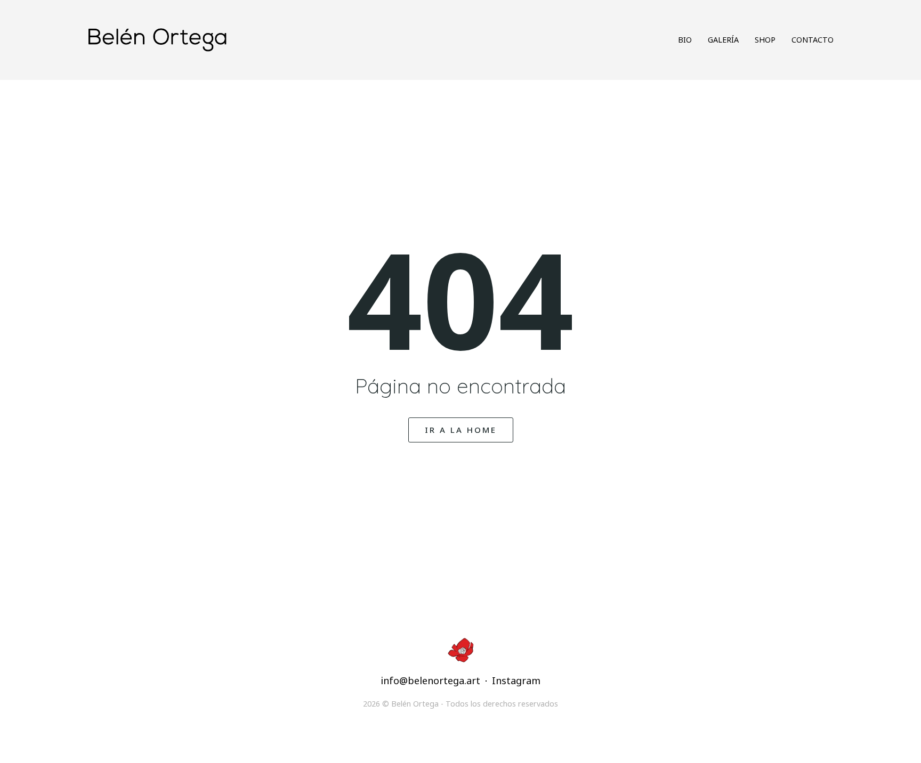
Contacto (812, 40)
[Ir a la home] (264, 40)
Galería (723, 40)
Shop (765, 40)
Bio (685, 40)
